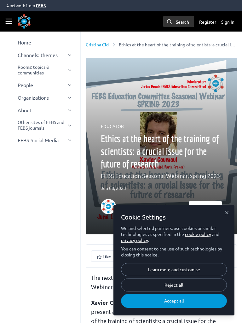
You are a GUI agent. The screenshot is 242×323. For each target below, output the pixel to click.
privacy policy (134, 240)
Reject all (173, 285)
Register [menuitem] (207, 22)
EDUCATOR (112, 126)
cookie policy (198, 234)
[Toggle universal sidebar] (9, 21)
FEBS (41, 5)
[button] (104, 256)
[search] (178, 21)
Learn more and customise (174, 269)
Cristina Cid (97, 44)
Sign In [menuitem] (227, 22)
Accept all (174, 300)
